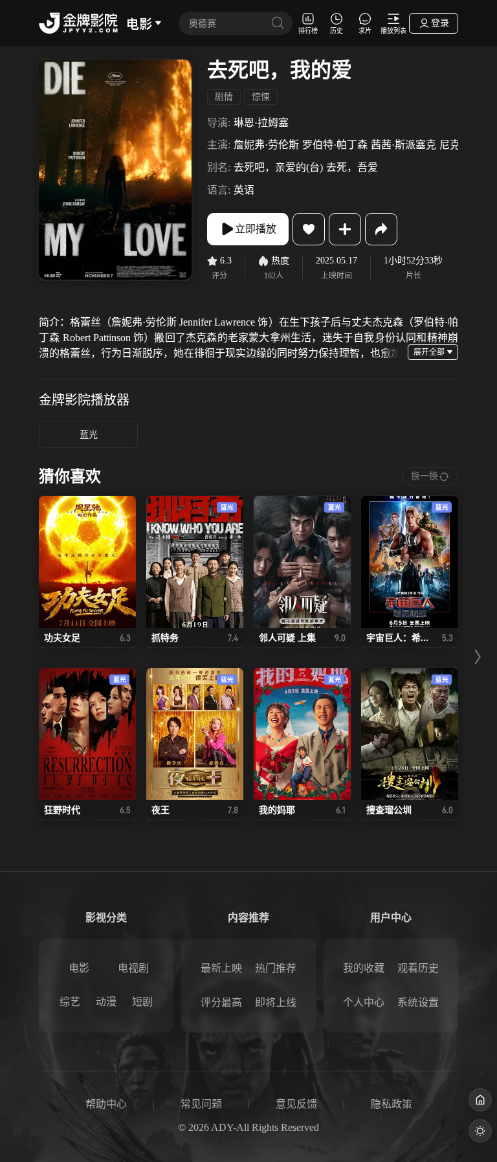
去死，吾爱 (352, 167)
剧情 (224, 97)
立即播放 (255, 228)
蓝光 (89, 435)
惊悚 (261, 97)
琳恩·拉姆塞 (261, 122)
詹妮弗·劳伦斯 (266, 144)
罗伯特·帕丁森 (335, 144)
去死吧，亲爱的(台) (278, 167)
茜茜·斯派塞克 (403, 144)
